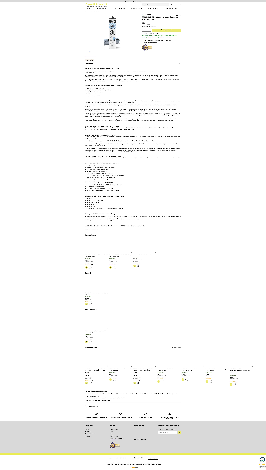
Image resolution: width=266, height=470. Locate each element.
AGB (125, 458)
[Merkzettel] (172, 5)
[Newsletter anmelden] (179, 432)
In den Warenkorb (166, 30)
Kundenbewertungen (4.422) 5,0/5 (116, 439)
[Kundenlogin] (176, 5)
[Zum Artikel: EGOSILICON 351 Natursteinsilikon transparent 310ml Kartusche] (217, 359)
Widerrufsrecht (131, 458)
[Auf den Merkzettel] (180, 15)
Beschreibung (89, 63)
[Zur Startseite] (96, 5)
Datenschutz (119, 458)
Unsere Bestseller (114, 429)
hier (159, 464)
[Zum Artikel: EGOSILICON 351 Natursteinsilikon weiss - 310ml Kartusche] (169, 359)
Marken (111, 431)
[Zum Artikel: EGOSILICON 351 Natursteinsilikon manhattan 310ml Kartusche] (97, 321)
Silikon (91, 11)
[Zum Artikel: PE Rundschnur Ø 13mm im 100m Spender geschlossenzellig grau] (121, 245)
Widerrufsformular (141, 458)
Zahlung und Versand (90, 434)
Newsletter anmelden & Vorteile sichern (167, 429)
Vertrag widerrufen (152, 458)
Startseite (87, 11)
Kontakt (87, 429)
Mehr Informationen (93, 406)
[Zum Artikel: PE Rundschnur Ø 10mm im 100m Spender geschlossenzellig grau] (97, 245)
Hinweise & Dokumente (91, 230)
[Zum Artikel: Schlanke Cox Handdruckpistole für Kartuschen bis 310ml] (97, 283)
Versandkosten (153, 26)
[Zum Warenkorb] (180, 5)
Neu (110, 434)
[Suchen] (143, 4)
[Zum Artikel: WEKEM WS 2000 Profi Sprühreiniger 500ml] (145, 245)
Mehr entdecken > (176, 347)
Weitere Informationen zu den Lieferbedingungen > (98, 400)
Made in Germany (114, 436)
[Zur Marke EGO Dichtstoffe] (146, 14)
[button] (177, 15)
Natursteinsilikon (96, 11)
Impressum (111, 458)
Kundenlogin (88, 436)
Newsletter (87, 431)
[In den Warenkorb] (86, 267)
